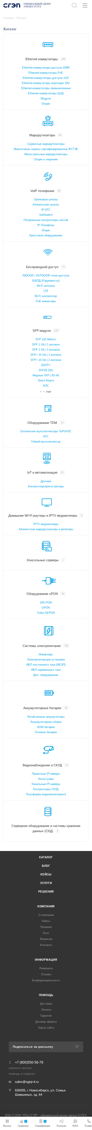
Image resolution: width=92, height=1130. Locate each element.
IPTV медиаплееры (45, 524)
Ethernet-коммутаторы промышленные (46, 88)
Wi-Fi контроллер (46, 296)
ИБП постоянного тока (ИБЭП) (45, 664)
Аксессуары (46, 778)
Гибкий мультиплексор (45, 441)
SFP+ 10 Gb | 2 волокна (45, 360)
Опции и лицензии (46, 159)
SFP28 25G (46, 370)
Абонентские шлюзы (46, 204)
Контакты (46, 945)
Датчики (46, 481)
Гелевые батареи (46, 732)
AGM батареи (46, 727)
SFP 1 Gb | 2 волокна (46, 349)
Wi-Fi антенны (46, 285)
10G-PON (46, 602)
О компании (46, 915)
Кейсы (46, 874)
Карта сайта (46, 1027)
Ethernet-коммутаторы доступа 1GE (46, 78)
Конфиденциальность (46, 980)
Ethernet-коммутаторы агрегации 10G (46, 83)
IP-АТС (45, 209)
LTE (45, 291)
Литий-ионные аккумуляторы (45, 716)
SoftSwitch (46, 214)
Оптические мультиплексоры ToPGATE (45, 431)
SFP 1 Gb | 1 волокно (46, 344)
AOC (46, 385)
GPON (46, 607)
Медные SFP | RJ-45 (46, 375)
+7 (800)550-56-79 (29, 1062)
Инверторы (46, 654)
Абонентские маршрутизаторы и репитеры (46, 529)
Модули (46, 98)
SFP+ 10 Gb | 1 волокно (45, 354)
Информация (46, 959)
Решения (46, 891)
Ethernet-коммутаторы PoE (45, 72)
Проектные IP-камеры (46, 773)
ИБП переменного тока (46, 669)
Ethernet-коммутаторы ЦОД (46, 93)
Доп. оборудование (45, 675)
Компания (46, 906)
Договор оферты (46, 1021)
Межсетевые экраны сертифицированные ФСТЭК (46, 149)
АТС (46, 436)
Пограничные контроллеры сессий (46, 220)
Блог (46, 865)
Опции (46, 103)
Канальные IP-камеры (46, 784)
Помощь (46, 995)
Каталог (46, 857)
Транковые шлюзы (46, 199)
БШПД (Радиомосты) (45, 280)
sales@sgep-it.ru (27, 1081)
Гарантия (46, 1015)
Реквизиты (46, 968)
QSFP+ (45, 365)
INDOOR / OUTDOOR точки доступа (45, 275)
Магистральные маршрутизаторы (45, 154)
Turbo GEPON (46, 612)
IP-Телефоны (45, 225)
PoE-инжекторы (46, 301)
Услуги (46, 883)
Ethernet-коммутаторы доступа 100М (46, 67)
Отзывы (46, 974)
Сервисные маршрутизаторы (45, 144)
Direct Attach (46, 380)
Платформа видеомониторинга (46, 794)
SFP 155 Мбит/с (46, 339)
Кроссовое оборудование (46, 235)
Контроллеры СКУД (45, 789)
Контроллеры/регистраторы (46, 486)
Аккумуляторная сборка (45, 721)
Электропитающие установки (46, 659)
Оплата (46, 1009)
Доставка (46, 1003)
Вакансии (46, 939)
